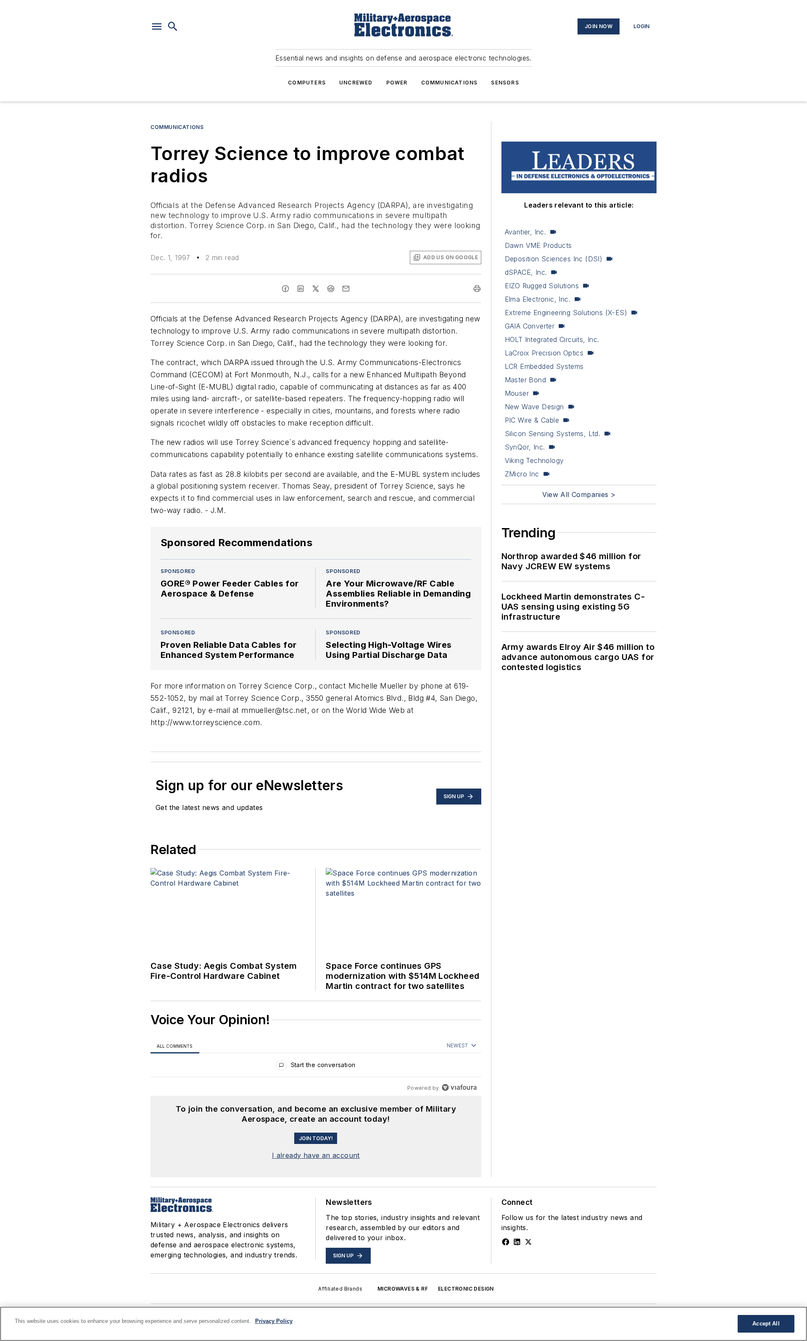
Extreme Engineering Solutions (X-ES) (566, 312)
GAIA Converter (530, 326)
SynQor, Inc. (525, 447)
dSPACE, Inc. (526, 272)
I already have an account (316, 1155)
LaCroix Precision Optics (544, 353)
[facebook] (285, 288)
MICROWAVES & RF (402, 1289)
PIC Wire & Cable (532, 420)
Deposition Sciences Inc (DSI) (554, 259)
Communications (449, 82)
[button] (156, 26)
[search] (172, 26)
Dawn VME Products (538, 245)
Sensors (505, 82)
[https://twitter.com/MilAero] (528, 1242)
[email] (346, 288)
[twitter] (315, 288)
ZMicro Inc (522, 474)
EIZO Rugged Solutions (542, 285)
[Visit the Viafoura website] (459, 1087)
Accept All (765, 1323)
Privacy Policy (274, 1321)
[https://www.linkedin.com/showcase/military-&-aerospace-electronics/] (517, 1242)
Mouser (517, 393)
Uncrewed (356, 82)
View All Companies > (578, 494)
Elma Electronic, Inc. (537, 299)
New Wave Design (534, 406)
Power (397, 82)
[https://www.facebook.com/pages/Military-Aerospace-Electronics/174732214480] (505, 1242)
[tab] (174, 1046)
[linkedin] (300, 288)
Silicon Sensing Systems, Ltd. (553, 433)
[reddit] (331, 288)
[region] (315, 1067)
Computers (307, 82)
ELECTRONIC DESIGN (466, 1289)
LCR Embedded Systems (544, 366)
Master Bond (525, 380)
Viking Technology (534, 460)
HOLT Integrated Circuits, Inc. (552, 339)
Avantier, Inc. (525, 232)
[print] (477, 288)
